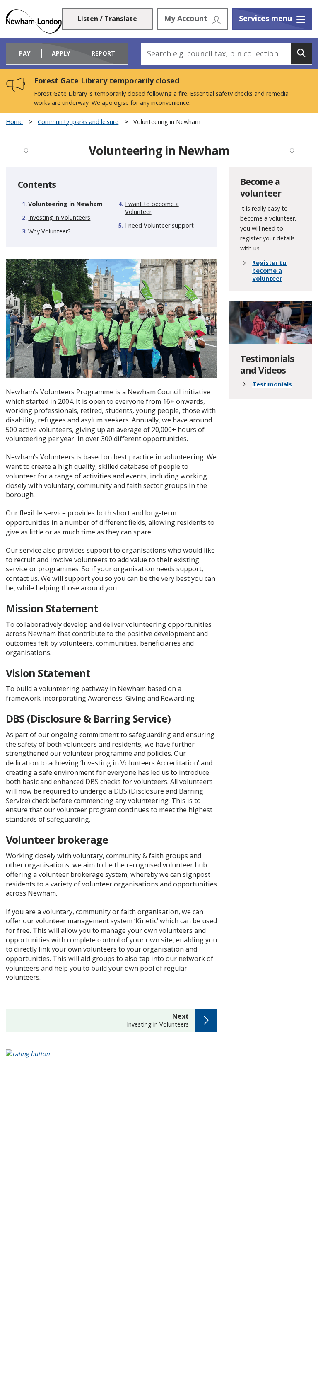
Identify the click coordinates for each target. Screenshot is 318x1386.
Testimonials (272, 384)
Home (14, 122)
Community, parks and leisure (78, 122)
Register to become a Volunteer (269, 270)
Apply (61, 53)
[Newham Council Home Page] (33, 21)
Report (103, 53)
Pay (25, 53)
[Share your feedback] (159, 1058)
